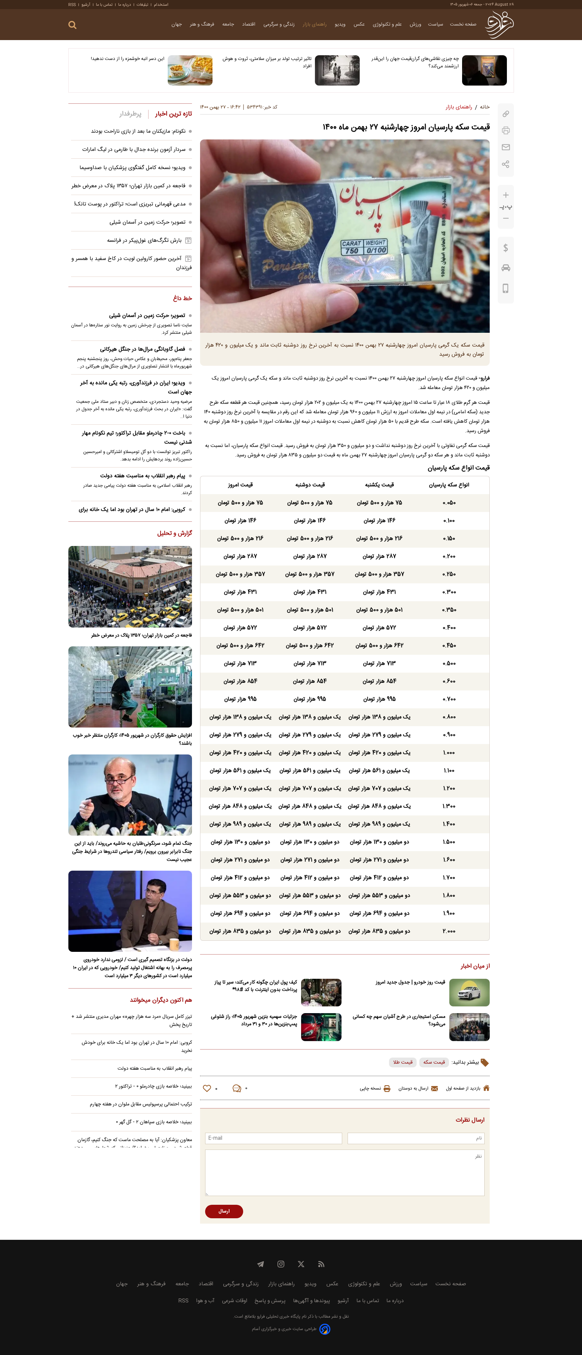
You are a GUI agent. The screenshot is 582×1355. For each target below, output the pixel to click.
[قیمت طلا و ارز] (506, 250)
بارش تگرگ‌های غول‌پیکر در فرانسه (144, 240)
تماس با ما (104, 4)
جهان (177, 25)
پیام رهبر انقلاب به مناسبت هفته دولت (142, 476)
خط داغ (182, 299)
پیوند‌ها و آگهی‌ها (311, 1301)
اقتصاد (249, 25)
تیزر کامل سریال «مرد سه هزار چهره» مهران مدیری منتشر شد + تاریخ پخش (131, 1021)
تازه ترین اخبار (173, 114)
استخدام (161, 4)
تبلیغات (142, 4)
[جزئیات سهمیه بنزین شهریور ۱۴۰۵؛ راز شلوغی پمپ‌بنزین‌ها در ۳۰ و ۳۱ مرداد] (321, 1027)
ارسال (224, 1211)
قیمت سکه (434, 1062)
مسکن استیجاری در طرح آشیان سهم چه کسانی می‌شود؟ (399, 1020)
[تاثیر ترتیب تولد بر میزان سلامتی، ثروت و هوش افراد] (337, 70)
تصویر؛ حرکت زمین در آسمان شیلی (147, 222)
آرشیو (86, 4)
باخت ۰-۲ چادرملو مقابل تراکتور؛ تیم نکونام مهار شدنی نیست (137, 438)
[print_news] (506, 130)
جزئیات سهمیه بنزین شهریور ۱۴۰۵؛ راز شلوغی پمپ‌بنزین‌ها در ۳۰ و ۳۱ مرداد (254, 1020)
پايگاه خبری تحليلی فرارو (278, 1316)
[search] (72, 25)
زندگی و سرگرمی (279, 25)
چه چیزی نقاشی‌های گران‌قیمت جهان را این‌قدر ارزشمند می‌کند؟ (415, 62)
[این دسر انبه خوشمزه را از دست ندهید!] (190, 70)
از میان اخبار (475, 967)
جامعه (228, 25)
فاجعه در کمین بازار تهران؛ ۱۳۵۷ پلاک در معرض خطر (129, 186)
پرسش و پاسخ (270, 1301)
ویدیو (341, 25)
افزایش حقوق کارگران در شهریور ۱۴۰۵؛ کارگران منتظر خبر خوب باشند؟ (132, 740)
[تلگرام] (261, 1264)
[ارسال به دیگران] (506, 147)
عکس (360, 25)
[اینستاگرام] (281, 1264)
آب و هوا (205, 1301)
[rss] (321, 1264)
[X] (301, 1264)
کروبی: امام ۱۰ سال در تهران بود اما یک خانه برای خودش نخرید (137, 1047)
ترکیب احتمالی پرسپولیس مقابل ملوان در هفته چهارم (141, 1104)
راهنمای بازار (315, 25)
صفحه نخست (463, 25)
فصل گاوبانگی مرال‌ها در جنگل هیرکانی (142, 349)
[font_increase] (506, 195)
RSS (72, 4)
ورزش (415, 25)
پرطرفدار (130, 114)
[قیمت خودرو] (506, 269)
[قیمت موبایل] (506, 290)
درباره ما (124, 4)
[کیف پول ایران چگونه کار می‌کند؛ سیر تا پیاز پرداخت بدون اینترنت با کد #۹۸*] (321, 993)
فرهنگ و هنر (203, 25)
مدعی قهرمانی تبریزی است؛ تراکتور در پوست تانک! (130, 204)
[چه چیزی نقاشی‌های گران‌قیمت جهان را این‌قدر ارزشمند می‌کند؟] (484, 70)
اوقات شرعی (234, 1301)
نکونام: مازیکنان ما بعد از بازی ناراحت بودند (138, 131)
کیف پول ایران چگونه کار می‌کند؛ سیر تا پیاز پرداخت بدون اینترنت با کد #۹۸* (256, 986)
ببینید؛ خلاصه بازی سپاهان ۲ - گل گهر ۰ (154, 1122)
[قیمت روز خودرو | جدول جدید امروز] (469, 993)
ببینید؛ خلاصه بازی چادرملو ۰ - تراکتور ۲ (153, 1087)
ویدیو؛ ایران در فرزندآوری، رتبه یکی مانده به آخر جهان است (136, 388)
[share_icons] (505, 164)
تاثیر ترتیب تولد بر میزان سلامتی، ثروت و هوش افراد (267, 62)
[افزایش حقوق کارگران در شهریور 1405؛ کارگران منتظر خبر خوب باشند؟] (130, 687)
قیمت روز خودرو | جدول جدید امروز (410, 982)
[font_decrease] (506, 218)
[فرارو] (499, 24)
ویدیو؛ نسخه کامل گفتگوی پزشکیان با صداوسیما (132, 167)
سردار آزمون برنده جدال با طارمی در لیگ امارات (134, 149)
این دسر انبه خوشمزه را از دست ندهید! (127, 59)
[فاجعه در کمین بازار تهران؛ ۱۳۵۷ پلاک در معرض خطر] (130, 586)
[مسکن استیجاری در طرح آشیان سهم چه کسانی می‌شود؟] (469, 1027)
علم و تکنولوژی (388, 25)
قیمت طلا (403, 1062)
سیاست (435, 25)
